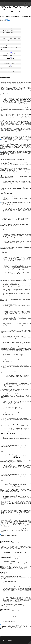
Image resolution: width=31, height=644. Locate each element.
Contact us (12, 638)
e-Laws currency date (19, 17)
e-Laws (2, 3)
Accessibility (2, 638)
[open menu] (25, 4)
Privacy (7, 638)
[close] (29, 4)
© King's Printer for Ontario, (6, 640)
